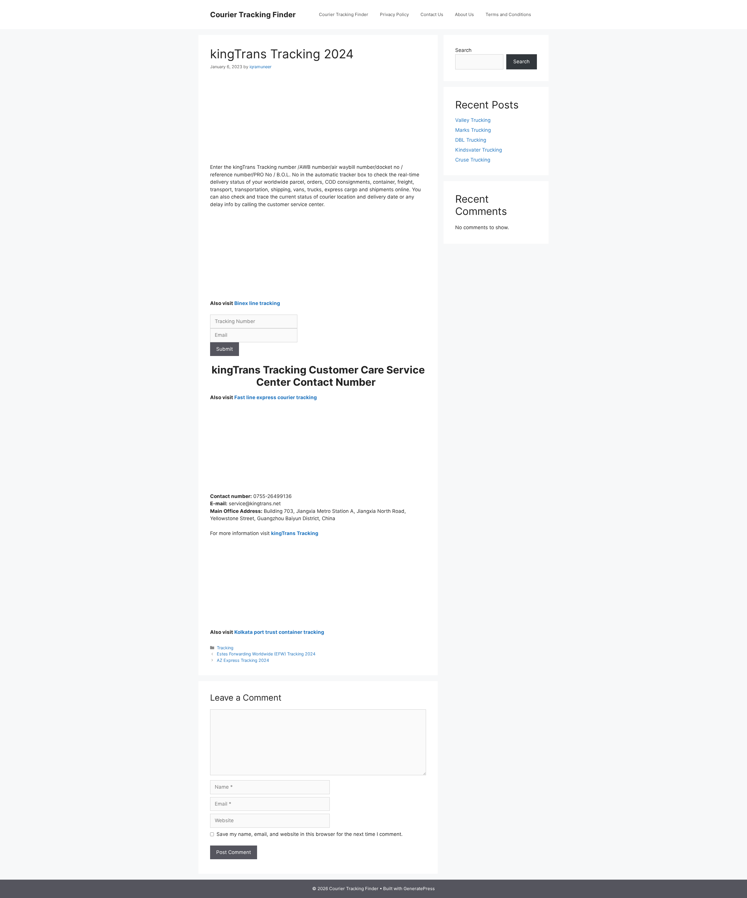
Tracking (225, 647)
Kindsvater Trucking (478, 150)
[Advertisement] (318, 120)
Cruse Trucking (472, 160)
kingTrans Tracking (294, 533)
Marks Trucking (473, 130)
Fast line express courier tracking (275, 397)
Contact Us (431, 14)
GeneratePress (419, 888)
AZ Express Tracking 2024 (243, 660)
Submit (224, 349)
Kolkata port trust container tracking (279, 632)
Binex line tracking (257, 303)
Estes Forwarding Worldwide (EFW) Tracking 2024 (266, 653)
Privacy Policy (394, 14)
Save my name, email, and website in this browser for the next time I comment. (310, 834)
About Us (464, 14)
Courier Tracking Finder (253, 14)
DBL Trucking (470, 140)
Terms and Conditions (508, 14)
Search (463, 50)
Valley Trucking (473, 120)
